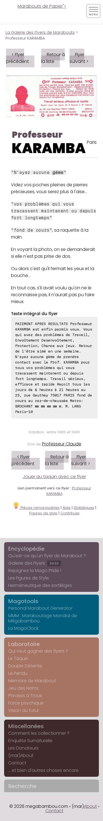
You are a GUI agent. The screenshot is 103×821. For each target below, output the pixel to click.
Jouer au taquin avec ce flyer (54, 476)
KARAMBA (49, 148)
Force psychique (26, 703)
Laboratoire (24, 644)
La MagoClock (23, 628)
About (90, 806)
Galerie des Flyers (33, 563)
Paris (92, 142)
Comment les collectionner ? (38, 733)
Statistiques (84, 507)
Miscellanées (26, 726)
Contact (17, 763)
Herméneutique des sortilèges (40, 585)
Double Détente (25, 666)
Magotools (23, 601)
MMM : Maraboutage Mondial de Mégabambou (42, 618)
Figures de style (43, 513)
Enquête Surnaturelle (30, 740)
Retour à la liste (53, 58)
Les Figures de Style (28, 578)
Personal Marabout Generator (40, 608)
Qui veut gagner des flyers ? (38, 651)
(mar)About (21, 755)
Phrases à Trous (25, 695)
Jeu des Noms (23, 688)
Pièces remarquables (40, 507)
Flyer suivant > (78, 58)
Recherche (22, 786)
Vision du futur (23, 710)
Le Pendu (17, 673)
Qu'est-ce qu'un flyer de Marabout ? (47, 556)
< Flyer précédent (17, 58)
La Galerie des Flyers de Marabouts (40, 32)
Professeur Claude (61, 444)
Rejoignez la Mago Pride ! (34, 570)
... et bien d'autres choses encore (43, 770)
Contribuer (70, 513)
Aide (67, 507)
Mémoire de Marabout (32, 681)
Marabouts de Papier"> (42, 6)
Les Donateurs (23, 748)
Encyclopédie (26, 549)
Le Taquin (18, 658)
